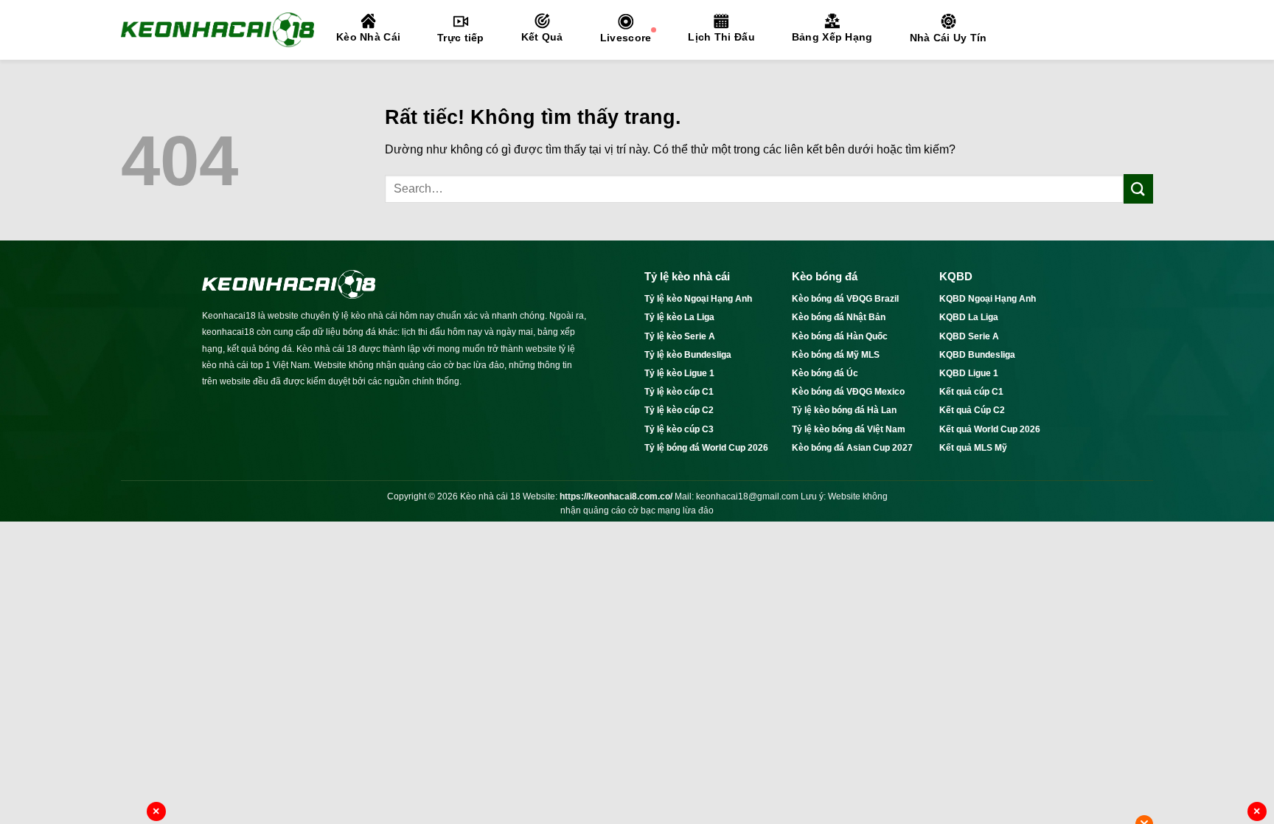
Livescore (626, 38)
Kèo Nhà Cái (368, 37)
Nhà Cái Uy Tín (948, 38)
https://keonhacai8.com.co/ (616, 496)
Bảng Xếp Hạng (832, 37)
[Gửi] (1138, 188)
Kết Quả (542, 37)
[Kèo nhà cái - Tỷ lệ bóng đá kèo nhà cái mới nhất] (217, 29)
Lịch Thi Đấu (721, 37)
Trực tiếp (460, 38)
